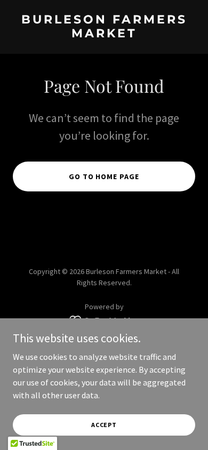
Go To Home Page (104, 176)
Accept (104, 425)
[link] (104, 34)
